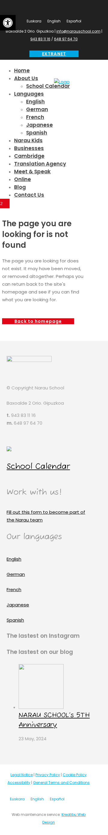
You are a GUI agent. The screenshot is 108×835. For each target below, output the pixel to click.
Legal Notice (21, 774)
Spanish (15, 620)
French (14, 589)
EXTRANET (54, 54)
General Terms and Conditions (61, 782)
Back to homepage (38, 321)
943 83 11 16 (40, 39)
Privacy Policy (47, 774)
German (16, 574)
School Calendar (38, 467)
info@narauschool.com (78, 31)
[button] (8, 22)
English (14, 559)
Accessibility (19, 782)
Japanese (18, 605)
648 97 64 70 (66, 39)
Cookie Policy (75, 774)
